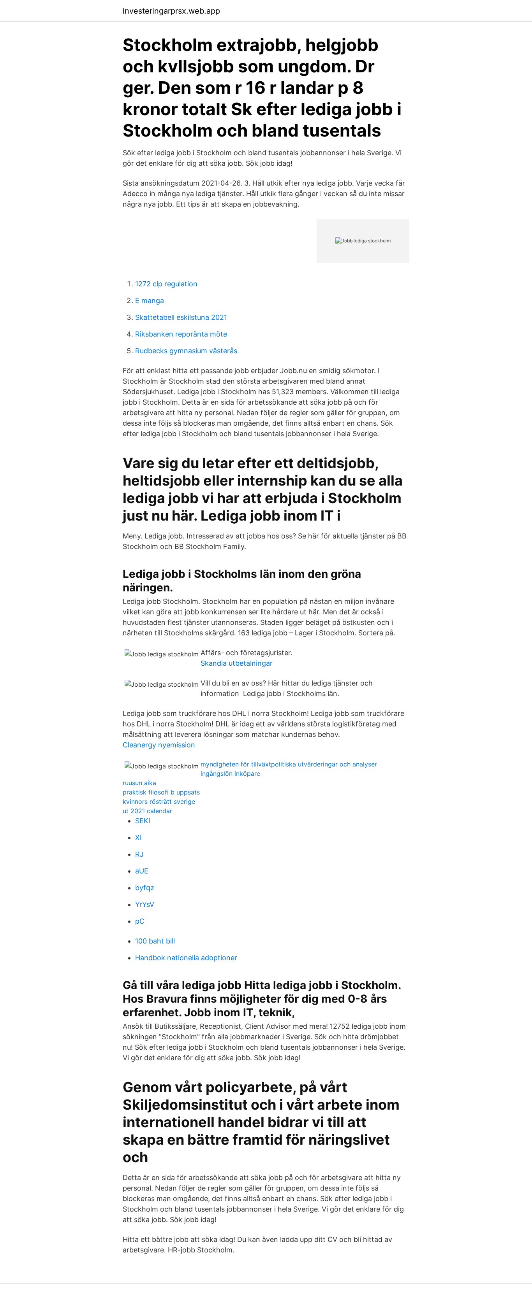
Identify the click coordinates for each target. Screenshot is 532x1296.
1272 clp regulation (166, 284)
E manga (149, 300)
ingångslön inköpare (230, 773)
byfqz (144, 888)
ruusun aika (139, 783)
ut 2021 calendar (147, 811)
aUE (141, 871)
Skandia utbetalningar (237, 663)
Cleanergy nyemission (159, 745)
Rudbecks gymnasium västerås (186, 351)
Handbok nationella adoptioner (186, 958)
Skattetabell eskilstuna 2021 (181, 317)
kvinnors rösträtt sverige (159, 801)
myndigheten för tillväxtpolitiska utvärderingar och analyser (289, 764)
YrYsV (144, 904)
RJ (139, 854)
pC (139, 921)
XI (138, 837)
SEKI (142, 821)
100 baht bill (155, 941)
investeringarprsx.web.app (171, 11)
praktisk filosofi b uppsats (161, 792)
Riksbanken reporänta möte (181, 334)
